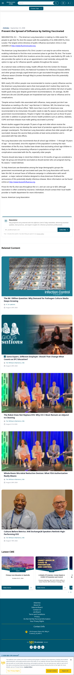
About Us (37, 605)
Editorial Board (37, 607)
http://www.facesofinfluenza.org (22, 182)
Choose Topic (35, 8)
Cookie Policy (28, 667)
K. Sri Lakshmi (10, 304)
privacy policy (40, 234)
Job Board (37, 612)
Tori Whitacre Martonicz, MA (15, 363)
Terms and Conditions (37, 614)
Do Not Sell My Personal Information (37, 619)
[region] (37, 666)
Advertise (37, 603)
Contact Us (37, 610)
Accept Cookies (52, 671)
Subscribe (62, 230)
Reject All (65, 671)
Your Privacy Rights (37, 621)
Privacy (37, 617)
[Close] (71, 660)
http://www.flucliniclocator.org (23, 46)
